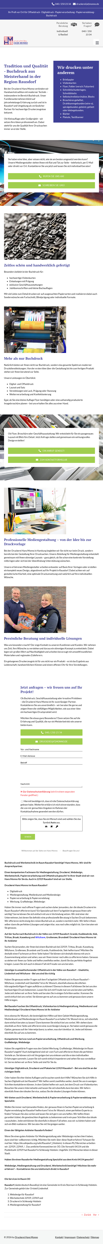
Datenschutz (83, 1237)
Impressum (70, 1237)
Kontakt (59, 1237)
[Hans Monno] (16, 37)
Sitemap (95, 1237)
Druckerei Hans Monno (26, 1237)
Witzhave (40, 937)
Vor (95, 1214)
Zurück (87, 1214)
